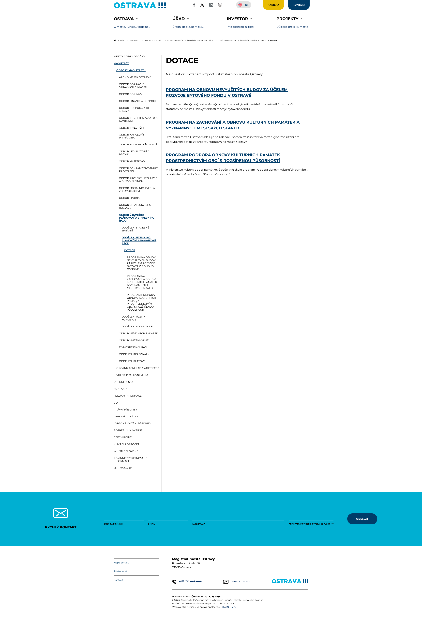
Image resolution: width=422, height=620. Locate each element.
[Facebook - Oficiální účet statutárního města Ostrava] (194, 5)
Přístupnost (120, 571)
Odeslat (362, 518)
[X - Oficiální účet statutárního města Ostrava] (202, 5)
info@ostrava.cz (240, 581)
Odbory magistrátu (153, 41)
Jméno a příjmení (113, 524)
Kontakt (118, 579)
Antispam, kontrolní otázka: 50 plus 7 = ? (311, 524)
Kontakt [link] (299, 4)
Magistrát (134, 41)
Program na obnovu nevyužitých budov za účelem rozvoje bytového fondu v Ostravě (227, 92)
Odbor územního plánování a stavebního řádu (190, 41)
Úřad (122, 41)
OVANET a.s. (229, 606)
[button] (132, 22)
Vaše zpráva (198, 524)
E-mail (151, 524)
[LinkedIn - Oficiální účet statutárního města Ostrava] (211, 5)
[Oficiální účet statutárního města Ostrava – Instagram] (220, 5)
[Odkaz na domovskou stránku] (115, 40)
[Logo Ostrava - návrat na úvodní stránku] (140, 8)
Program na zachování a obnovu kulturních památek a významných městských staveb (233, 125)
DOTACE (273, 40)
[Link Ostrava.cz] (290, 582)
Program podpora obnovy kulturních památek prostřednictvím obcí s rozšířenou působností (223, 157)
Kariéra (273, 4)
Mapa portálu (121, 562)
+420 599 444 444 (189, 581)
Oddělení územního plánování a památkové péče (242, 41)
